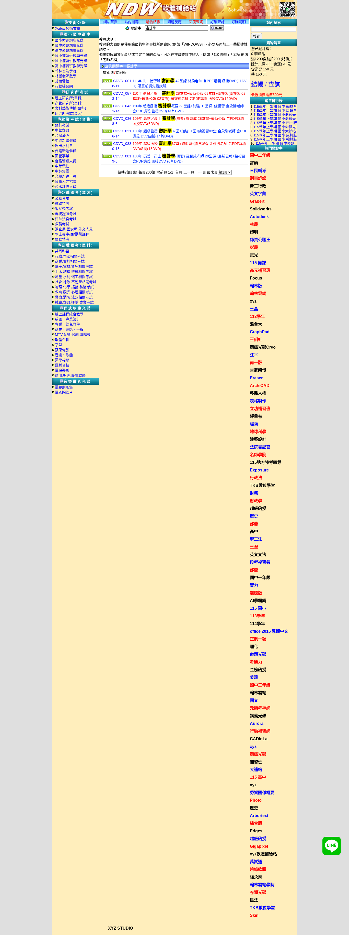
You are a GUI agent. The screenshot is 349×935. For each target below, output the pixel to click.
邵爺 (254, 524)
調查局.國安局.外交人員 (74, 229)
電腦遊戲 (62, 370)
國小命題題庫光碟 (69, 40)
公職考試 (62, 198)
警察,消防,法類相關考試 (74, 297)
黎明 (254, 232)
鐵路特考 (62, 203)
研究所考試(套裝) (69, 113)
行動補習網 (64, 86)
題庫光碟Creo (263, 347)
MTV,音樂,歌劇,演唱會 (72, 334)
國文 (254, 700)
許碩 (254, 163)
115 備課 (258, 263)
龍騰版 (256, 593)
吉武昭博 (258, 370)
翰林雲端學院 (65, 71)
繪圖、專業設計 (67, 319)
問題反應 (174, 22)
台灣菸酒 (62, 135)
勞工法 (256, 539)
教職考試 (62, 224)
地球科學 (258, 431)
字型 (58, 345)
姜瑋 (254, 677)
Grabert (257, 201)
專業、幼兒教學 (67, 324)
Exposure (259, 470)
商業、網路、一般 (69, 329)
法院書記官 (260, 447)
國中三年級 (260, 685)
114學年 (257, 623)
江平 (254, 355)
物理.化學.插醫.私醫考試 (74, 287)
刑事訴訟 (258, 178)
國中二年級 (260, 155)
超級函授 (258, 508)
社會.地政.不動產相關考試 (75, 282)
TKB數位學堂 (262, 485)
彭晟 (254, 247)
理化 (254, 646)
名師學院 (258, 455)
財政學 (256, 501)
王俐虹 (256, 339)
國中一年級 (260, 577)
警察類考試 (64, 209)
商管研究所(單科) (69, 103)
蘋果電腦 (62, 350)
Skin (254, 915)
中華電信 (62, 166)
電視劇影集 (64, 387)
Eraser (256, 378)
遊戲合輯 (62, 365)
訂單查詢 (217, 22)
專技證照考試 (65, 214)
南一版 (256, 362)
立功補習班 (260, 408)
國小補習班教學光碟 (71, 55)
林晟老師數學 (65, 76)
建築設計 (258, 439)
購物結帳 (153, 22)
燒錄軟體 (258, 869)
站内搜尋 (131, 22)
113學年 (257, 316)
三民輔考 (258, 170)
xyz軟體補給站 (263, 854)
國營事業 (62, 156)
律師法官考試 (65, 219)
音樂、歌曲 (64, 355)
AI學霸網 (258, 600)
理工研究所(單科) (69, 98)
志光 (254, 255)
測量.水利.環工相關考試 (74, 277)
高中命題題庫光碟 (69, 50)
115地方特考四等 (265, 462)
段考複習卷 (260, 562)
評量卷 (256, 416)
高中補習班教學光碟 (71, 66)
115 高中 (258, 777)
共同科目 (62, 251)
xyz (253, 301)
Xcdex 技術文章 (67, 28)
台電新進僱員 (65, 151)
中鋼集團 (62, 171)
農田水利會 (64, 146)
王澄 (254, 547)
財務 (254, 493)
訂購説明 (238, 22)
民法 (254, 900)
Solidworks (261, 209)
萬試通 (256, 861)
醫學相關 (62, 360)
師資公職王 (260, 240)
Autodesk (259, 216)
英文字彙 (258, 193)
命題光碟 (258, 654)
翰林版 (256, 286)
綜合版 (256, 823)
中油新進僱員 (65, 140)
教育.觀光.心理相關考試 (74, 292)
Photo (256, 800)
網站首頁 (110, 22)
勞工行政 (258, 186)
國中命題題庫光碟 (69, 45)
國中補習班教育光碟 (71, 61)
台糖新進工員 (65, 176)
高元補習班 (260, 270)
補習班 (256, 762)
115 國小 (258, 608)
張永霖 (256, 877)
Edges (256, 831)
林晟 (254, 224)
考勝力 (256, 662)
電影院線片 (64, 392)
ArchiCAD (260, 385)
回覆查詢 (196, 22)
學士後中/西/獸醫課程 (72, 234)
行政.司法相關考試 (70, 256)
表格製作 (258, 401)
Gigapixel (259, 846)
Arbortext (259, 815)
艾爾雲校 (62, 81)
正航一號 (258, 639)
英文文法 (258, 554)
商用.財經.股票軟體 (70, 375)
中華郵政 (62, 130)
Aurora (256, 723)
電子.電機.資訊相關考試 (74, 266)
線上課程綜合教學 (69, 314)
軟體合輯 (62, 340)
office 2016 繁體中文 (269, 631)
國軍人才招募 (65, 181)
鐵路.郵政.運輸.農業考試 (74, 302)
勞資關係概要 (262, 792)
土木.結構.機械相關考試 (74, 272)
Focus (256, 278)
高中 (254, 531)
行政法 (256, 478)
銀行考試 (62, 125)
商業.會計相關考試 (70, 261)
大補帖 (256, 769)
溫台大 (256, 324)
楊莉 (254, 424)
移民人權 (258, 393)
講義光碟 (258, 716)
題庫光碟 (258, 754)
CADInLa (258, 739)
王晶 (254, 309)
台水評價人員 (65, 187)
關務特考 (62, 239)
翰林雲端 (258, 293)
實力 (254, 585)
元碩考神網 (260, 708)
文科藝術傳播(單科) (70, 108)
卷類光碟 (258, 892)
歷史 (254, 516)
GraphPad (260, 332)
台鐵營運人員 (65, 161)
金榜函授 (258, 670)
